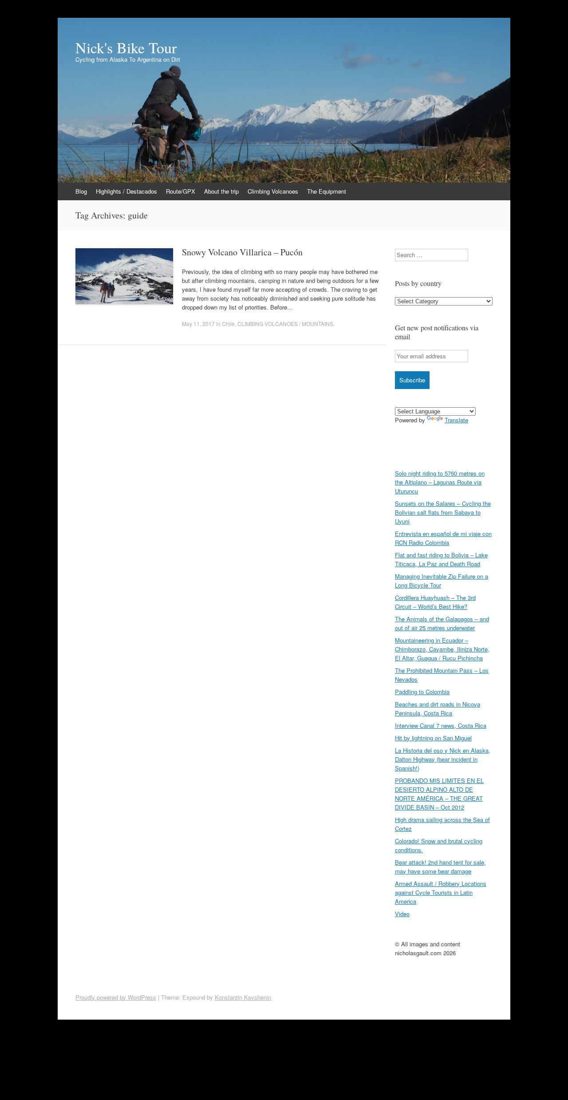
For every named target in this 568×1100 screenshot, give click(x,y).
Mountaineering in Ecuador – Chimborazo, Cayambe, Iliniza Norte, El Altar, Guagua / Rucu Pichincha (442, 649)
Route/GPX (180, 191)
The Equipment (326, 191)
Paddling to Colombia (422, 691)
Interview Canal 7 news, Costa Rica (440, 725)
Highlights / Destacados (126, 191)
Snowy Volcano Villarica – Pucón (242, 252)
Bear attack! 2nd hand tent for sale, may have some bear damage (440, 866)
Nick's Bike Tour (126, 47)
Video (402, 913)
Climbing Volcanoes (273, 191)
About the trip (221, 191)
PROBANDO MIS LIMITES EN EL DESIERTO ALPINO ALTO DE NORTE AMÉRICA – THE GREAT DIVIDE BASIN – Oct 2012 (439, 793)
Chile (228, 323)
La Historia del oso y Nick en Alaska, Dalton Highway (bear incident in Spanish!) (442, 759)
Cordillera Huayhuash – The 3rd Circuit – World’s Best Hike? (435, 602)
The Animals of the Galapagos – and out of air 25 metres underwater (442, 623)
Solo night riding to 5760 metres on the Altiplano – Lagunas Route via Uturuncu (440, 482)
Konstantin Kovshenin (243, 997)
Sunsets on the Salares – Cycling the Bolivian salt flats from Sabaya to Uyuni (443, 512)
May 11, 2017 (198, 323)
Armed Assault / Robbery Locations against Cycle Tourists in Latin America (440, 892)
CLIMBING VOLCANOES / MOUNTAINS (285, 323)
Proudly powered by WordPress (115, 997)
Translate (456, 420)
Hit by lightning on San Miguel (433, 738)
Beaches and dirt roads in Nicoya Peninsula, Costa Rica (437, 708)
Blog (81, 191)
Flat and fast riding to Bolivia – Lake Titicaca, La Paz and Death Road (441, 559)
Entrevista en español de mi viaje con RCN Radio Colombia (443, 538)
